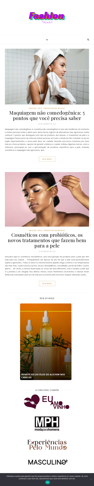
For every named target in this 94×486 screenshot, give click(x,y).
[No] (91, 479)
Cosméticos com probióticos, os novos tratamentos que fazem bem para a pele (47, 240)
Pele (40, 108)
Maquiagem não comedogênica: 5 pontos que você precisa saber (47, 115)
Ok (48, 482)
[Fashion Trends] (47, 17)
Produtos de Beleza (54, 108)
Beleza (32, 108)
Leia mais (47, 159)
